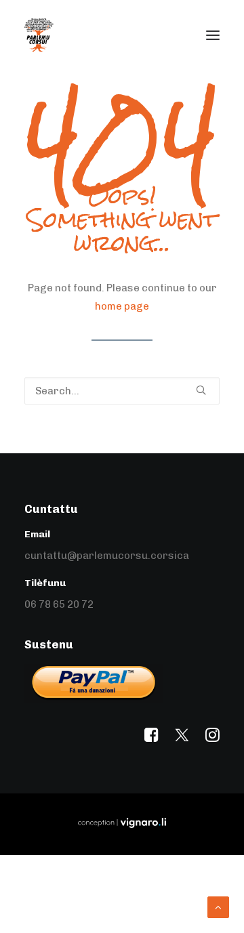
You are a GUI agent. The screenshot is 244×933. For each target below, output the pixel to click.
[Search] (122, 391)
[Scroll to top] (218, 906)
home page (122, 306)
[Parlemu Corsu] (39, 35)
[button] (213, 35)
